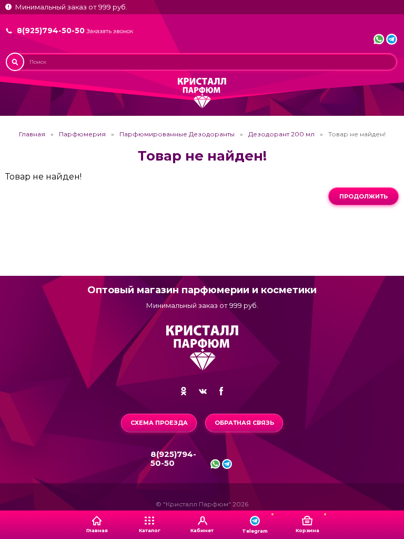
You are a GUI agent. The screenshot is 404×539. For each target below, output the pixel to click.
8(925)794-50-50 (51, 30)
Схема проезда (159, 422)
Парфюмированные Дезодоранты (177, 134)
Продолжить (363, 196)
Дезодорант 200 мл (281, 134)
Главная (32, 134)
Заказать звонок (109, 31)
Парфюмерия (82, 134)
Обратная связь (244, 422)
